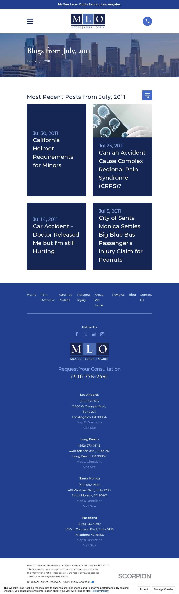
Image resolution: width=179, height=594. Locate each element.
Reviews (118, 294)
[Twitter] (85, 334)
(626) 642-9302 (89, 524)
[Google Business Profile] (94, 334)
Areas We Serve (99, 300)
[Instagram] (102, 334)
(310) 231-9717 (89, 401)
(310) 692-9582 (89, 484)
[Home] (88, 21)
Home (32, 294)
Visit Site (89, 427)
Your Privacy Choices (76, 582)
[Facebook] (77, 334)
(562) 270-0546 (89, 445)
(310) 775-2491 (89, 376)
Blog (132, 294)
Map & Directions (89, 422)
